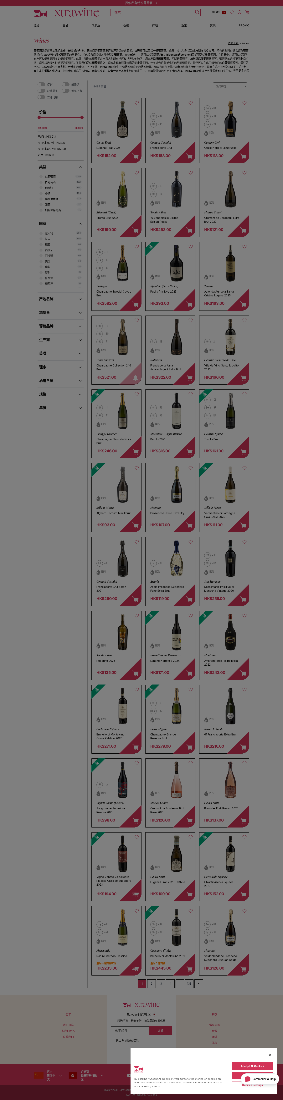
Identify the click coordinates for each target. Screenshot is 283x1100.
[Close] (270, 1055)
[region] (204, 1071)
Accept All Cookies (252, 1066)
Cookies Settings (252, 1084)
